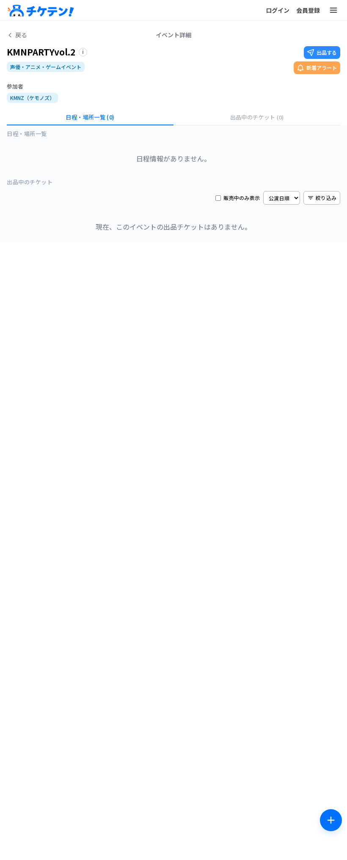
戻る (21, 35)
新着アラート (321, 67)
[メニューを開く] (333, 10)
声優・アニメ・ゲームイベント (45, 66)
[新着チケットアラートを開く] (331, 820)
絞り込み (326, 197)
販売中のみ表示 (241, 197)
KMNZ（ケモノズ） (32, 97)
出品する (327, 52)
